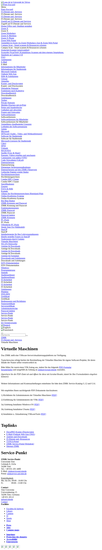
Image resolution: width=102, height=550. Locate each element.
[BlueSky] (7, 548)
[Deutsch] (5, 325)
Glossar (4, 79)
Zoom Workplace (8, 33)
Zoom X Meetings (8, 36)
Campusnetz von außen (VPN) (14, 158)
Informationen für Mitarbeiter (13, 67)
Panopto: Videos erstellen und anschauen (18, 155)
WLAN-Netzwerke (9, 244)
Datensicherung (7, 162)
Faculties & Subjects (15, 509)
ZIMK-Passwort (8, 210)
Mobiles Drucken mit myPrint (13, 105)
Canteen (9, 513)
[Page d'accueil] (8, 4)
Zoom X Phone (7, 38)
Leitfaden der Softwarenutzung (14, 126)
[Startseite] (15, 2)
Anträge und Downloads (16, 437)
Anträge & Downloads (10, 246)
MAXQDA (6, 150)
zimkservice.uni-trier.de (17, 474)
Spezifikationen (7, 184)
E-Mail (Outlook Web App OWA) (20, 434)
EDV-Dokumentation (10, 263)
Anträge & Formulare (10, 256)
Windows (5, 268)
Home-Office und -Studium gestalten (16, 26)
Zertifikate (5, 296)
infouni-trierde (7, 499)
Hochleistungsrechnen (10, 174)
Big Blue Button (8, 201)
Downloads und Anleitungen (13, 258)
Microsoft (5, 131)
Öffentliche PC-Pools (10, 225)
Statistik (4, 272)
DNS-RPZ (5, 294)
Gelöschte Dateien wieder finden (15, 172)
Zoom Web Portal (8, 40)
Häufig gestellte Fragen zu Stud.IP (15, 237)
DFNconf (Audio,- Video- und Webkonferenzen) (21, 134)
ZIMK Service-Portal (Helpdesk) (20, 444)
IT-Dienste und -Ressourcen (18, 439)
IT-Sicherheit (6, 280)
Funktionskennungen (10, 208)
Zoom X (4, 28)
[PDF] (54, 395)
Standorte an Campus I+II (12, 55)
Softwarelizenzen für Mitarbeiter (14, 119)
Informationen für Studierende (13, 69)
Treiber (4, 100)
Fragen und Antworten (10, 112)
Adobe (4, 129)
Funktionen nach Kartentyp (12, 91)
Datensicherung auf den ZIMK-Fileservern (19, 170)
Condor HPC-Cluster (10, 179)
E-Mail (4, 62)
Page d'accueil (7, 9)
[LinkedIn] (18, 548)
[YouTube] (11, 548)
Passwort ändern (8, 215)
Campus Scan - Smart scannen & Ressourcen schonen (23, 45)
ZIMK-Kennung (8, 217)
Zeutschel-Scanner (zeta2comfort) (15, 50)
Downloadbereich (8, 93)
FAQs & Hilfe (7, 189)
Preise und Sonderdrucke (11, 107)
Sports (9, 518)
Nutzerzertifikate (8, 304)
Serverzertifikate (8, 306)
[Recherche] (27, 335)
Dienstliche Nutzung (9, 88)
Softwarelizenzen (8, 115)
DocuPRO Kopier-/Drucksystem (20, 432)
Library (9, 511)
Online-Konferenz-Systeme (12, 196)
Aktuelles (5, 81)
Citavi (3, 143)
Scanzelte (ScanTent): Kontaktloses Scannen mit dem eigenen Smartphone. (32, 52)
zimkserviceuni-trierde (47, 370)
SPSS (3, 146)
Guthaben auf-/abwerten (11, 110)
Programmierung (8, 270)
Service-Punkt (7, 313)
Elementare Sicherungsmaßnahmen (16, 167)
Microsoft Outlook (9, 71)
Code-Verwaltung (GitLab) (12, 160)
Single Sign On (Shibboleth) (13, 227)
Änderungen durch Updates (12, 239)
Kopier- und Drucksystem (12, 83)
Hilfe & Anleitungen (9, 76)
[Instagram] (14, 548)
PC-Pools (5, 220)
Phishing (4, 292)
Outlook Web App (8, 74)
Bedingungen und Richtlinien (13, 301)
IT (7, 516)
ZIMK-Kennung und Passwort (14, 203)
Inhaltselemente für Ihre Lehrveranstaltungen (20, 234)
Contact (4, 502)
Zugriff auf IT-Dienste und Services (16, 21)
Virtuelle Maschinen (9, 241)
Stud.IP (4, 229)
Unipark (4, 148)
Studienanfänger (8, 275)
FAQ (3, 57)
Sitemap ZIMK (12, 446)
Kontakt (4, 191)
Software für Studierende (11, 136)
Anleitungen (6, 59)
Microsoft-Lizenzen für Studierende (16, 141)
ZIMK (4, 337)
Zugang (4, 186)
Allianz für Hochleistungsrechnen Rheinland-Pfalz (22, 193)
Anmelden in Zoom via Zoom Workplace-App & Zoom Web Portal (29, 43)
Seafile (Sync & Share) (10, 153)
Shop (8, 521)
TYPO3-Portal (12, 441)
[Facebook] (3, 548)
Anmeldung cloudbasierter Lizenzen (16, 124)
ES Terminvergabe (9, 323)
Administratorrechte (9, 308)
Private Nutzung (8, 103)
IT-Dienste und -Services (11, 12)
